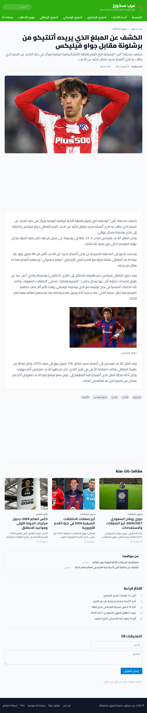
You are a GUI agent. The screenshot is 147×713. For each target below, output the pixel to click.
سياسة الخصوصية (37, 705)
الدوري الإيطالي (49, 17)
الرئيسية (137, 17)
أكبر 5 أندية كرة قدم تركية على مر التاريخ (114, 601)
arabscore (136, 66)
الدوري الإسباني (72, 17)
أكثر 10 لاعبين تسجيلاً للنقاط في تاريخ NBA (114, 607)
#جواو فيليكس (100, 397)
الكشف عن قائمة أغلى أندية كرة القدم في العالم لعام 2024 (107, 567)
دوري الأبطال (26, 17)
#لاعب (125, 397)
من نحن (67, 705)
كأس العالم (42, 514)
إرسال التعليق (131, 671)
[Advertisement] (73, 183)
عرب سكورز (136, 28)
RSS (22, 705)
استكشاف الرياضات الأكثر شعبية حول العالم (116, 562)
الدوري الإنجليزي (96, 17)
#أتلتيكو (85, 397)
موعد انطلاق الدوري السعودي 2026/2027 (113, 613)
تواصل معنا (54, 705)
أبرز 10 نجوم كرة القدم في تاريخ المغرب (115, 618)
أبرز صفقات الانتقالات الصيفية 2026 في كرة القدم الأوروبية (74, 523)
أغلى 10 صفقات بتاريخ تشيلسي (119, 595)
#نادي (114, 397)
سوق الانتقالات (119, 28)
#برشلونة (137, 397)
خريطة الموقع (10, 705)
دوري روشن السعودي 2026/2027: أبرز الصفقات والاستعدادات (124, 523)
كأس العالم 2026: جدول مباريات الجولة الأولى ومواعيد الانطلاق (30, 523)
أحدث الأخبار (119, 17)
